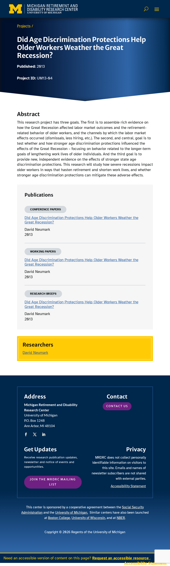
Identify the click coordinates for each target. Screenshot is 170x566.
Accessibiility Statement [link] (128, 486)
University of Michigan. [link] (71, 513)
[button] (156, 9)
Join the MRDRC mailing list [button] (53, 481)
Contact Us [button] (117, 406)
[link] (43, 9)
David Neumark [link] (35, 352)
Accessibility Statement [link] (145, 563)
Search (146, 8)
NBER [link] (121, 518)
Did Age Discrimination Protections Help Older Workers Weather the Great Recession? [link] (81, 220)
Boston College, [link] (59, 518)
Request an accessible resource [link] (121, 558)
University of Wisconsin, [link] (88, 518)
